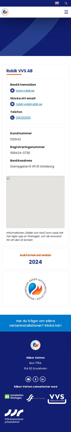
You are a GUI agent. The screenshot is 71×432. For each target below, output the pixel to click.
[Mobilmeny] (66, 12)
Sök (66, 3)
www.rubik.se (25, 91)
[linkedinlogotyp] (43, 379)
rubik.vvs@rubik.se (29, 104)
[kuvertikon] (28, 379)
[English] (57, 3)
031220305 (23, 118)
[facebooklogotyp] (35, 379)
